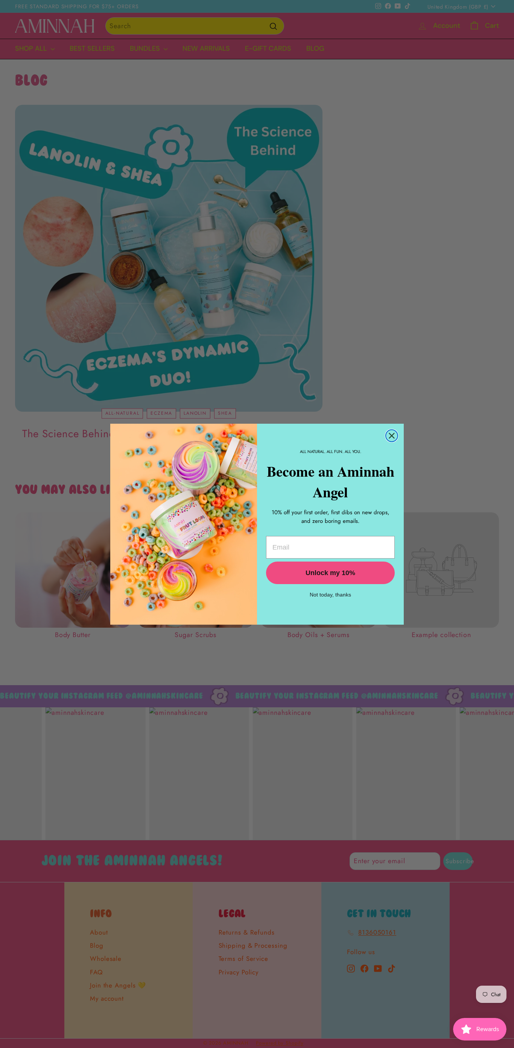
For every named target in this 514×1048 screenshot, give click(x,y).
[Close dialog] (392, 436)
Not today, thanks (330, 595)
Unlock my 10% (330, 573)
